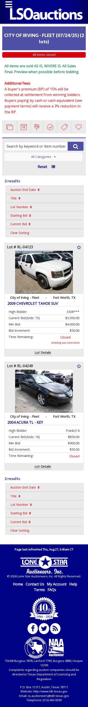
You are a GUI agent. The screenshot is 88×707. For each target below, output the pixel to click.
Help (73, 584)
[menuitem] (44, 189)
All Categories (41, 157)
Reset (42, 166)
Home (18, 584)
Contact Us (35, 584)
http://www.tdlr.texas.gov (50, 691)
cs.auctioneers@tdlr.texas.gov (48, 696)
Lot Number (19, 207)
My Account (57, 584)
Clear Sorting (19, 233)
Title (13, 198)
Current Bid (18, 224)
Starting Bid (18, 215)
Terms (39, 589)
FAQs (52, 589)
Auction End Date (23, 190)
